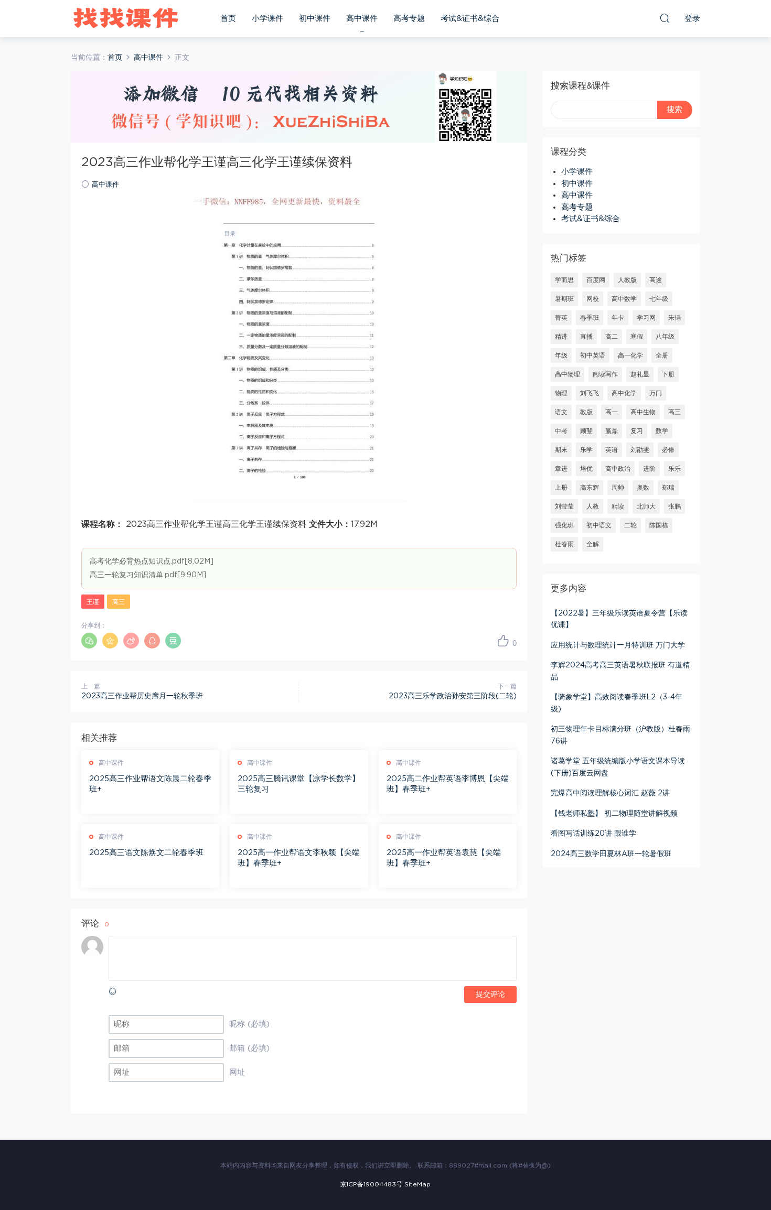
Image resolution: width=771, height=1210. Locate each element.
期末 (561, 450)
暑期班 (564, 299)
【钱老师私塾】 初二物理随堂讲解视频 (614, 813)
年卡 (618, 318)
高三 (118, 602)
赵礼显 (639, 374)
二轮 (630, 525)
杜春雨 (564, 544)
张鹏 (674, 506)
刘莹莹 (564, 506)
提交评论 (490, 994)
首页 (228, 19)
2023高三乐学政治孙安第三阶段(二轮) (453, 696)
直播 (586, 336)
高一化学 (630, 355)
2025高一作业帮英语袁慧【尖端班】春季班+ (444, 858)
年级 (561, 355)
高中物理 (567, 374)
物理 (561, 393)
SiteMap (417, 1184)
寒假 (636, 336)
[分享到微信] (89, 641)
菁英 (561, 318)
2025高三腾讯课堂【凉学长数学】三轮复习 (299, 784)
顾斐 (586, 431)
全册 (662, 355)
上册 (561, 487)
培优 (586, 469)
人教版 (627, 280)
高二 (611, 336)
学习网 (646, 318)
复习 (636, 431)
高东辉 (589, 487)
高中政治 (617, 469)
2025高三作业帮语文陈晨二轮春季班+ (150, 784)
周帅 (618, 487)
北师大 (646, 506)
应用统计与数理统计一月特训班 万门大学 (618, 645)
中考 (561, 431)
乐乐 (674, 469)
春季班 (589, 318)
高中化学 (624, 393)
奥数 (643, 487)
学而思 (564, 280)
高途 (655, 280)
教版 (586, 412)
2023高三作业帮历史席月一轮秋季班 (142, 696)
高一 (611, 412)
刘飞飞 (589, 393)
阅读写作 (605, 374)
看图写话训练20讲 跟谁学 (593, 833)
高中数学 (624, 299)
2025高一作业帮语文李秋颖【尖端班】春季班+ (299, 858)
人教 (592, 506)
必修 (668, 450)
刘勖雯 (639, 450)
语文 (561, 412)
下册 (668, 374)
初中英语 (592, 355)
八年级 (665, 336)
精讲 (561, 336)
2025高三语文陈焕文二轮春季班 (146, 853)
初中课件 (314, 19)
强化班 (564, 525)
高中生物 (643, 412)
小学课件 (267, 19)
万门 (655, 393)
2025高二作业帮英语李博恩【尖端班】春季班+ (448, 784)
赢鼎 (611, 431)
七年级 (658, 299)
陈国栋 (658, 525)
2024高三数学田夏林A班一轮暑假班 (611, 854)
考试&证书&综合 (470, 19)
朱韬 (674, 318)
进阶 (649, 469)
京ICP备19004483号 (371, 1184)
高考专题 (409, 19)
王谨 (93, 602)
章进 (561, 469)
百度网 (595, 280)
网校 (592, 299)
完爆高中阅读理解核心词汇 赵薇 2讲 (610, 793)
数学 (662, 431)
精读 (618, 506)
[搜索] (664, 18)
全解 (592, 544)
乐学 (586, 450)
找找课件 (126, 18)
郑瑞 (668, 487)
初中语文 (599, 525)
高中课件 (362, 19)
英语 (611, 450)
